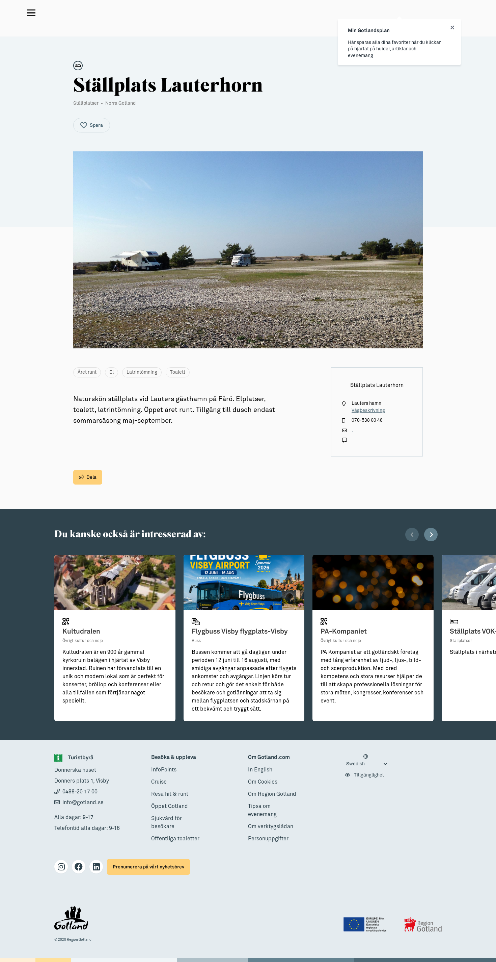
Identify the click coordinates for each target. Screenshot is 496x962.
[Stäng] (452, 27)
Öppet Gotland (169, 806)
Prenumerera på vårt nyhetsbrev (148, 867)
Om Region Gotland (272, 794)
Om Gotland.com (269, 757)
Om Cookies (262, 782)
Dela (91, 477)
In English (260, 769)
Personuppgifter (268, 838)
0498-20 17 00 (80, 791)
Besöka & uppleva (173, 757)
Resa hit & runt (169, 794)
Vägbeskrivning (368, 410)
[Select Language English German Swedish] (366, 761)
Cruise (159, 782)
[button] (412, 534)
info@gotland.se (83, 802)
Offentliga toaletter (175, 838)
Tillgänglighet (368, 775)
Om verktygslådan (270, 826)
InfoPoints (163, 769)
